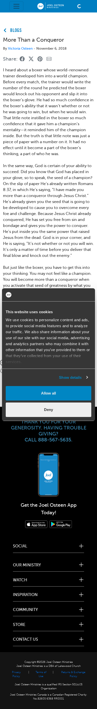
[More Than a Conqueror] (22, 59)
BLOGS (16, 31)
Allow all (48, 393)
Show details (70, 377)
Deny (48, 409)
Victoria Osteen (20, 48)
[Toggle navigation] (16, 6)
